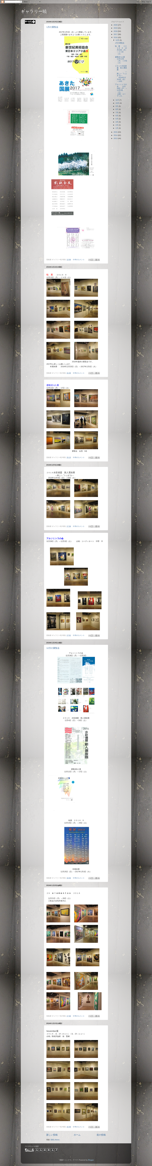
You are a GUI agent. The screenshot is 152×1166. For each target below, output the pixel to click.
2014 (116, 135)
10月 (118, 103)
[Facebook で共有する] (96, 260)
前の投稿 (101, 1135)
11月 (117, 100)
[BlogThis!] (92, 260)
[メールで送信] (89, 260)
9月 (117, 106)
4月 (117, 122)
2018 (116, 31)
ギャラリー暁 (34, 11)
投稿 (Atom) (55, 1140)
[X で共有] (94, 260)
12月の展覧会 (52, 648)
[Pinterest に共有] (98, 260)
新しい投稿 (52, 1135)
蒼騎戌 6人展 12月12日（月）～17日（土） (121, 60)
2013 (116, 138)
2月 (117, 125)
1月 (117, 128)
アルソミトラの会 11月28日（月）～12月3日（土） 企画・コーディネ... (121, 90)
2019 (116, 28)
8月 (117, 109)
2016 (116, 37)
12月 (118, 40)
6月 (117, 116)
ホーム (77, 1135)
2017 (116, 34)
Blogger (91, 1160)
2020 (116, 25)
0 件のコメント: (79, 260)
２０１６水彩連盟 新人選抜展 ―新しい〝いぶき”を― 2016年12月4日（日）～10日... (121, 73)
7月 (117, 112)
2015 (116, 132)
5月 (117, 119)
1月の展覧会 (52, 27)
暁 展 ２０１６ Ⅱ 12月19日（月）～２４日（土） (121, 50)
